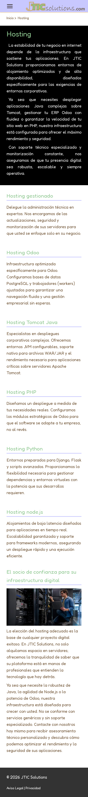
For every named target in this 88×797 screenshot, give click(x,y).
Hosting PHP (21, 392)
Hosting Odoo (23, 252)
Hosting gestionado (30, 196)
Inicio (10, 18)
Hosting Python (25, 448)
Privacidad (33, 788)
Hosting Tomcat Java (32, 322)
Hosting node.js (25, 512)
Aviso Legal (15, 788)
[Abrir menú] (10, 6)
